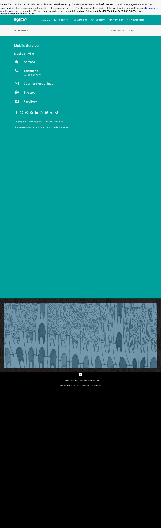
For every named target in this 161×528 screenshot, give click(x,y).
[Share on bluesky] (46, 112)
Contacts (100, 20)
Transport (130, 30)
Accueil (113, 30)
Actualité (82, 20)
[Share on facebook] (16, 112)
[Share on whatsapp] (41, 112)
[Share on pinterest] (31, 112)
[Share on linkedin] (36, 112)
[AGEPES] (20, 20)
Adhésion (118, 20)
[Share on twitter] (21, 112)
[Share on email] (56, 112)
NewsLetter (137, 20)
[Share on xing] (51, 112)
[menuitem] (45, 20)
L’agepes (46, 20)
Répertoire (64, 20)
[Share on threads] (26, 112)
